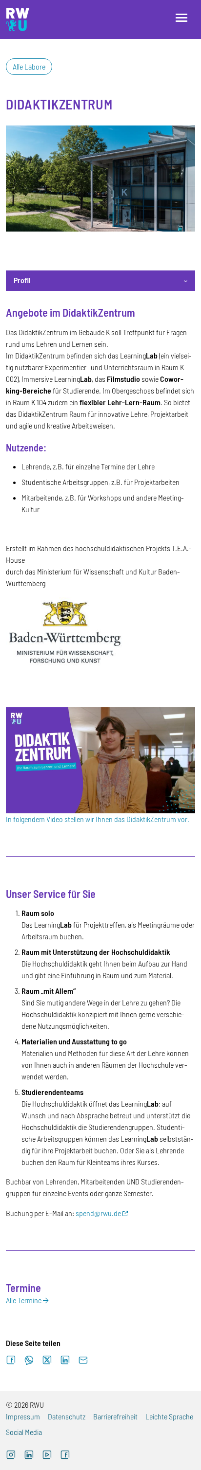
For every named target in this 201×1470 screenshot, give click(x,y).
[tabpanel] (100, 806)
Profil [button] (22, 280)
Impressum (23, 1416)
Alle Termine (23, 1300)
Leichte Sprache (169, 1416)
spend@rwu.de (98, 1213)
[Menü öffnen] (181, 18)
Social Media (24, 1431)
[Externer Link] (100, 759)
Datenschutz (66, 1416)
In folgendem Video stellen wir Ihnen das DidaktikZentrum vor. (97, 819)
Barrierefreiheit (115, 1416)
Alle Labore (29, 66)
